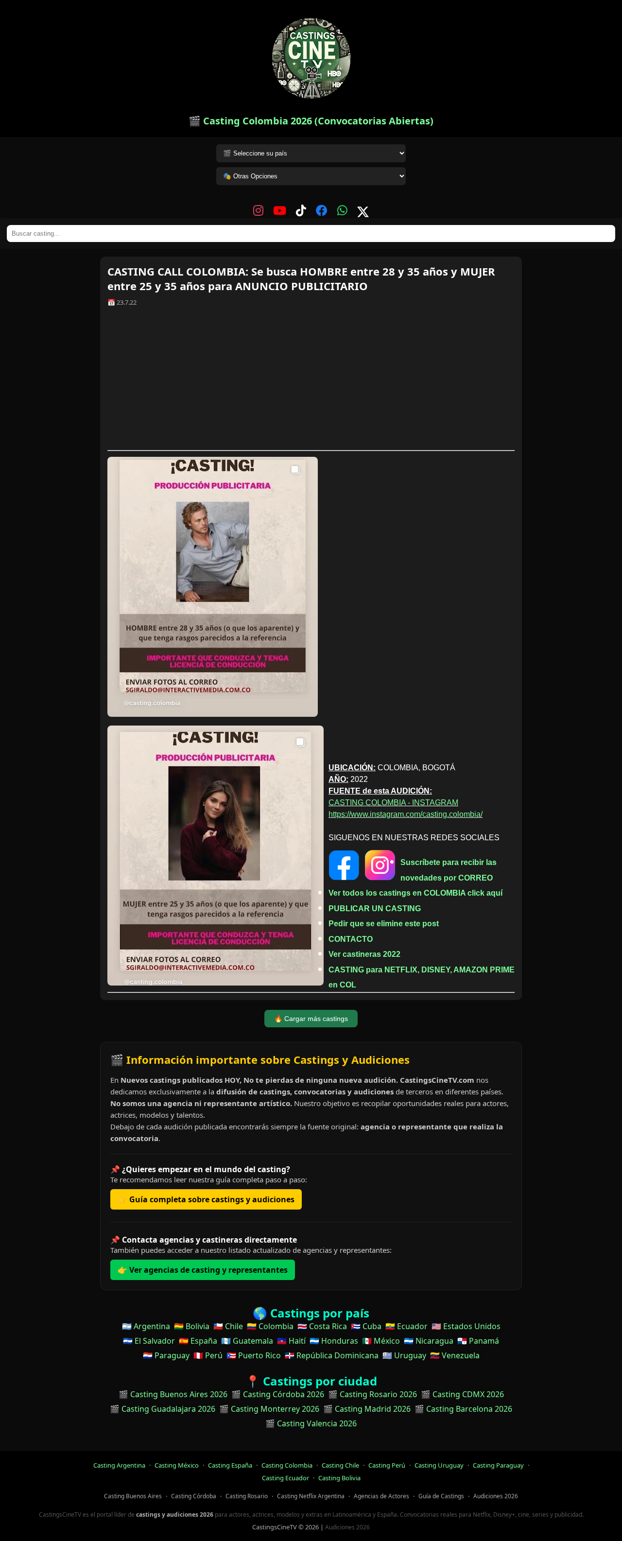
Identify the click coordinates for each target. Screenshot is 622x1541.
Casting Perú (386, 1465)
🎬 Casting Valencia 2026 (311, 1423)
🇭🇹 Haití (291, 1340)
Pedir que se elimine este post (383, 923)
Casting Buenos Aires (133, 1496)
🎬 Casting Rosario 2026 (372, 1394)
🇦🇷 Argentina (146, 1326)
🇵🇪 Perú (208, 1355)
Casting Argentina (119, 1465)
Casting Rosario (246, 1496)
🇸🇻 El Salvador (149, 1340)
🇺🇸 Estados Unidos (466, 1326)
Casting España (230, 1465)
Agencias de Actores (381, 1496)
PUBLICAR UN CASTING (374, 908)
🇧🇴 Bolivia (191, 1326)
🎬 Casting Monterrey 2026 (269, 1408)
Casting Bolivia (339, 1477)
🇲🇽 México (381, 1340)
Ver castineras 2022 (364, 954)
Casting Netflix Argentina (311, 1496)
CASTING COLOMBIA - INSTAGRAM (393, 802)
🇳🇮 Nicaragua (428, 1340)
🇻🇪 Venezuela (455, 1355)
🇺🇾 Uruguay (404, 1355)
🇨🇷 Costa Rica (322, 1326)
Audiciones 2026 (495, 1496)
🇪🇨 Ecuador (406, 1326)
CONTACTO (350, 939)
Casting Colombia (286, 1465)
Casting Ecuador (285, 1477)
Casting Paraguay (498, 1465)
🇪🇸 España (198, 1340)
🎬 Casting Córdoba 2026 (277, 1394)
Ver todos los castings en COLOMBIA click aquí (415, 893)
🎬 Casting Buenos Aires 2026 (173, 1394)
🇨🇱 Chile (228, 1326)
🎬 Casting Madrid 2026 (367, 1408)
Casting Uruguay (439, 1465)
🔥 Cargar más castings (311, 1018)
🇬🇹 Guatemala (247, 1340)
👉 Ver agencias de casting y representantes (203, 1269)
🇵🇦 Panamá (478, 1340)
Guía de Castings (441, 1496)
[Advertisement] (311, 382)
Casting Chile (340, 1465)
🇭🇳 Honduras (334, 1340)
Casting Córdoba (193, 1496)
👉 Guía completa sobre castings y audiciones (206, 1199)
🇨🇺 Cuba (366, 1326)
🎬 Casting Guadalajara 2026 (162, 1408)
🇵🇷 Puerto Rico (253, 1355)
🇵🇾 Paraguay (166, 1355)
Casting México (177, 1465)
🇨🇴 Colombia (270, 1326)
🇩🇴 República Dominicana (332, 1355)
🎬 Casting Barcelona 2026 (463, 1408)
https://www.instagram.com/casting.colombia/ (405, 814)
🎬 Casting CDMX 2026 (462, 1394)
